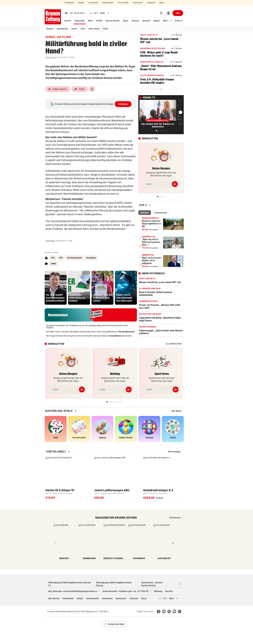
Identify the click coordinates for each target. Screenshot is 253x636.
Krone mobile (123, 3)
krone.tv (179, 21)
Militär (53, 264)
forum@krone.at (116, 336)
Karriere (169, 591)
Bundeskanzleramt (74, 258)
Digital (156, 21)
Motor (166, 21)
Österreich (79, 21)
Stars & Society (113, 21)
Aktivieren (123, 104)
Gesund (135, 21)
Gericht (74, 29)
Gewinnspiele (108, 3)
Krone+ (67, 21)
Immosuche (137, 3)
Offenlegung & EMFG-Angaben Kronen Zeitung (114, 584)
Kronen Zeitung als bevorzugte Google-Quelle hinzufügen (91, 104)
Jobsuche (151, 3)
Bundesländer (62, 29)
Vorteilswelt (69, 3)
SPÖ (61, 258)
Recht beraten (94, 29)
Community (93, 3)
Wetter (105, 29)
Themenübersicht (126, 331)
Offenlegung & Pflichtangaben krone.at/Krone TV (69, 584)
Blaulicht (49, 29)
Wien (90, 21)
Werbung (158, 591)
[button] (171, 21)
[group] (56, 288)
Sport (125, 21)
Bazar (161, 3)
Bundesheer (91, 258)
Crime (83, 29)
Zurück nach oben (114, 624)
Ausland (146, 21)
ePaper (81, 3)
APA (52, 258)
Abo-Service (53, 598)
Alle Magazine (175, 518)
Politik (99, 21)
